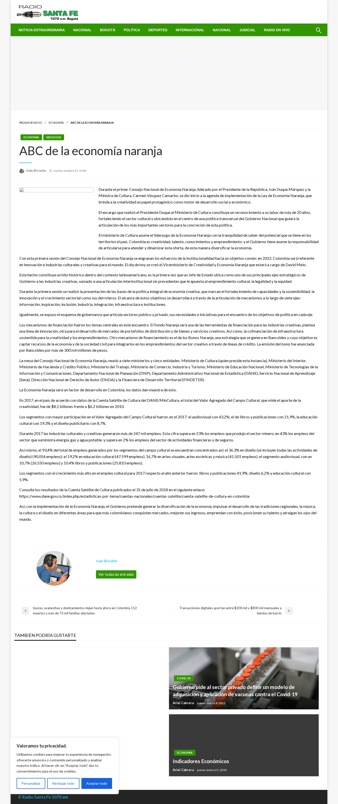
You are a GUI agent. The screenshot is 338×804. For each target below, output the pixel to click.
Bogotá (107, 30)
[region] (64, 766)
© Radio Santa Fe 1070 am (43, 797)
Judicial (248, 30)
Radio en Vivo (277, 30)
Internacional (190, 30)
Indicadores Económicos (201, 761)
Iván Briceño (36, 170)
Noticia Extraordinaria (42, 30)
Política (132, 30)
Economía (56, 122)
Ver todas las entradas (116, 574)
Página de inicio (30, 122)
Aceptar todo (96, 783)
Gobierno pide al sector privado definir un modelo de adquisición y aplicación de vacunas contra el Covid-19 (235, 690)
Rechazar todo (63, 783)
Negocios (53, 137)
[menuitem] (41, 30)
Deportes (157, 30)
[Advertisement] (169, 73)
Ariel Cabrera (183, 703)
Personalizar (31, 783)
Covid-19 (183, 678)
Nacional (82, 30)
